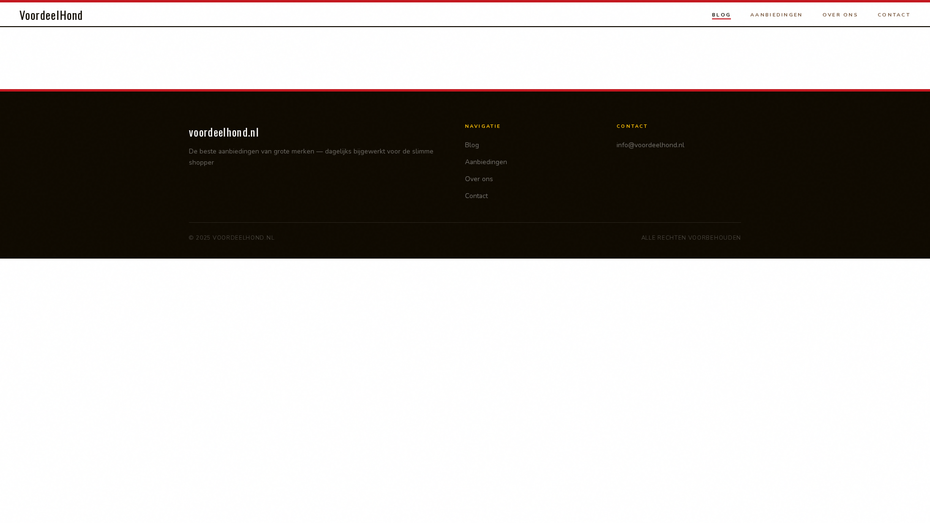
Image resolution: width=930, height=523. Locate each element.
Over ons (840, 14)
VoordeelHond (51, 14)
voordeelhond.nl (224, 131)
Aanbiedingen (776, 14)
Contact (894, 14)
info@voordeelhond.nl (650, 145)
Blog (721, 14)
